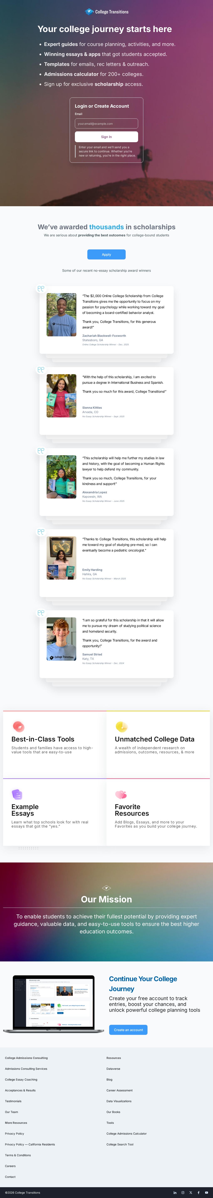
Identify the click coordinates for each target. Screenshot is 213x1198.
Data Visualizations (118, 1101)
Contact (10, 1176)
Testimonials (13, 1101)
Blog (109, 1079)
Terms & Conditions (18, 1155)
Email (78, 114)
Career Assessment (119, 1090)
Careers (10, 1166)
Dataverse (113, 1068)
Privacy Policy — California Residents (30, 1144)
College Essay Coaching (21, 1079)
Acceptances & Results (20, 1090)
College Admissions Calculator (126, 1133)
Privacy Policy (14, 1133)
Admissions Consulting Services (26, 1068)
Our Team (11, 1112)
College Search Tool (119, 1144)
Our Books (113, 1112)
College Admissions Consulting (26, 1058)
